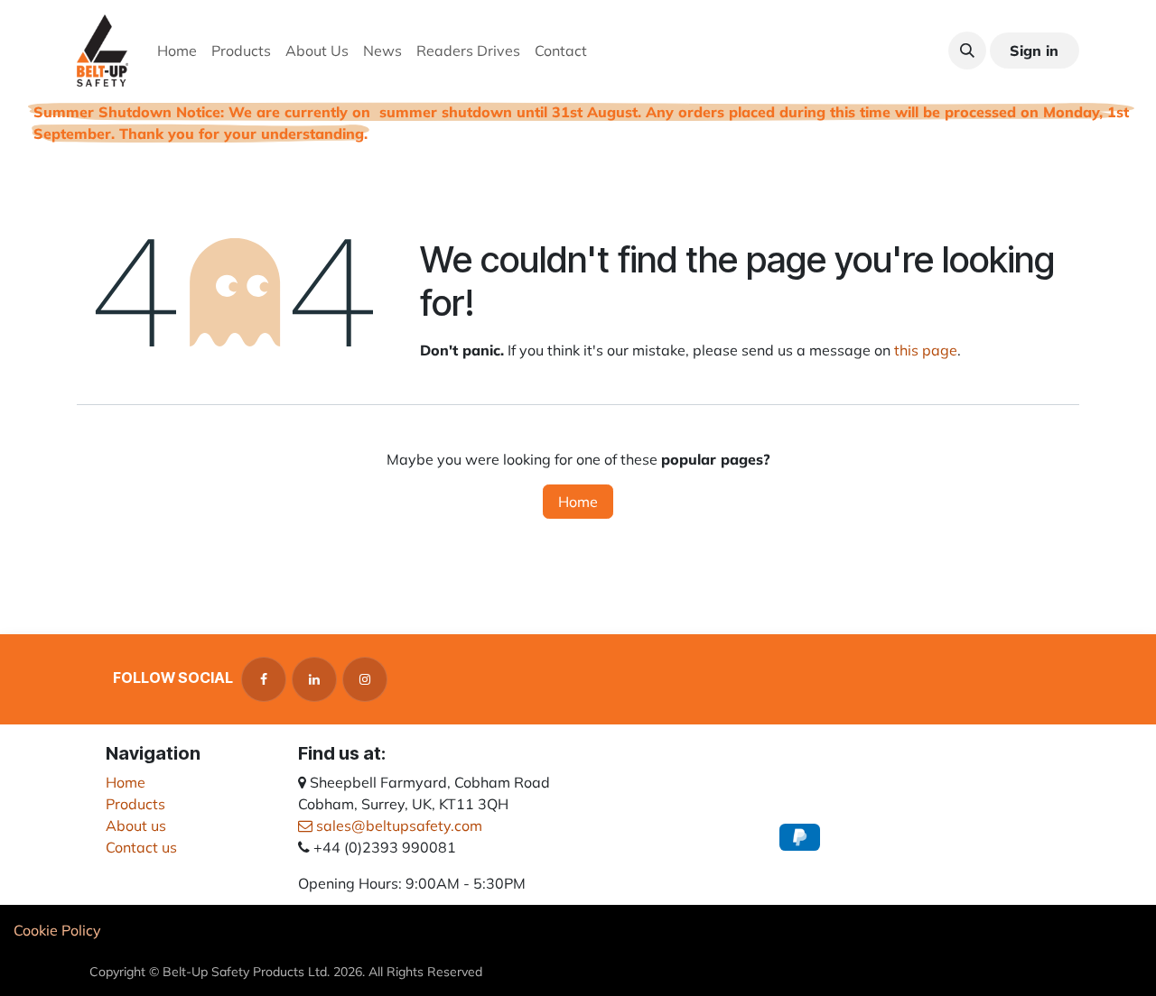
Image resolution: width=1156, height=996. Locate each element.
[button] (967, 50)
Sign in (1034, 51)
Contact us (141, 847)
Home (578, 502)
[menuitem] (177, 50)
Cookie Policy (57, 930)
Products (135, 804)
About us (136, 825)
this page (925, 350)
